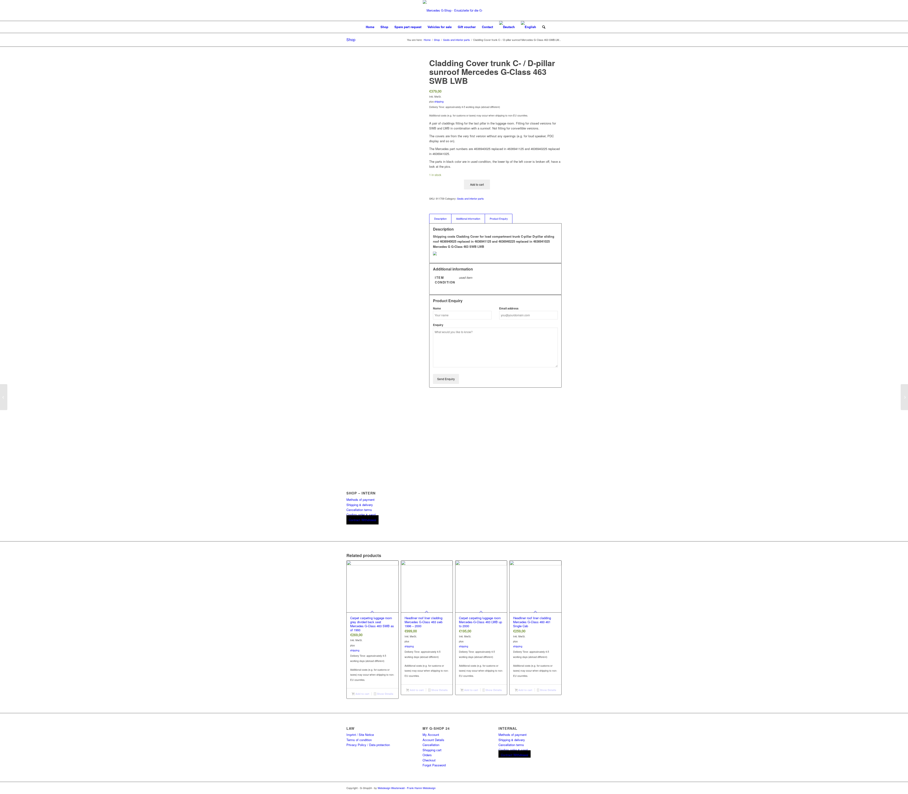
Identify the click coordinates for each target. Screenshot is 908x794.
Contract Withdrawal (362, 520)
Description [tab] (440, 218)
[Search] (542, 27)
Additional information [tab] (468, 218)
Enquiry (438, 325)
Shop (350, 39)
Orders (427, 755)
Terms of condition (359, 740)
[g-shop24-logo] (454, 10)
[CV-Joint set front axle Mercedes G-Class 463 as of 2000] (904, 397)
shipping (439, 101)
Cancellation (431, 744)
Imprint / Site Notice (360, 734)
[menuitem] (370, 27)
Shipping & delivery (359, 504)
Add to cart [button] (362, 693)
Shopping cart (432, 750)
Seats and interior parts (470, 198)
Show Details (384, 693)
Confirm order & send (360, 514)
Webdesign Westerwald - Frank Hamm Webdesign (407, 788)
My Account (431, 734)
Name (437, 308)
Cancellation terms (359, 509)
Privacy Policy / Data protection (368, 744)
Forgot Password (434, 765)
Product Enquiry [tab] (499, 218)
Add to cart (477, 184)
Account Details (433, 740)
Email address (509, 308)
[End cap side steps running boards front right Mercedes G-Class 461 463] (3, 397)
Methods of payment (360, 499)
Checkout (429, 760)
